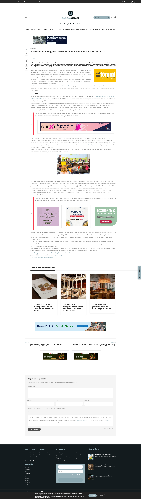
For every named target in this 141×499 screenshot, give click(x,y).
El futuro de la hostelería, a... (102, 475)
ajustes (48, 497)
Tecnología (53, 29)
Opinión (92, 29)
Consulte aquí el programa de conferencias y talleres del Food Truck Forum (53, 253)
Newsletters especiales (108, 29)
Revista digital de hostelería (70, 24)
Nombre (29, 400)
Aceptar (93, 495)
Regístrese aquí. (58, 255)
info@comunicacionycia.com (82, 420)
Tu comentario (32, 386)
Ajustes (101, 495)
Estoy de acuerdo (33, 412)
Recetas (97, 29)
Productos (29, 29)
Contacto (53, 1)
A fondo (45, 29)
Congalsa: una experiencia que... (103, 454)
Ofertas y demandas (81, 29)
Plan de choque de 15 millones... (103, 465)
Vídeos (73, 29)
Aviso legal (24, 1)
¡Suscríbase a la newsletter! (102, 18)
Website (86, 400)
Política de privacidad (44, 1)
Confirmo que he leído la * (70, 475)
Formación (61, 29)
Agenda (67, 29)
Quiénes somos (9, 1)
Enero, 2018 (32, 58)
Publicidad (17, 1)
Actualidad (37, 29)
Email (57, 400)
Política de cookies (33, 1)
